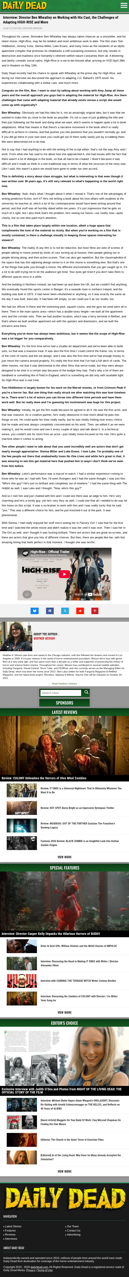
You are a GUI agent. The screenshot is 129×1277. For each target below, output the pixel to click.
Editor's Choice (64, 1023)
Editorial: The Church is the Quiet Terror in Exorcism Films (72, 1139)
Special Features (64, 868)
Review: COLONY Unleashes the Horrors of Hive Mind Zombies (44, 778)
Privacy (30, 1270)
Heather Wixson (32, 28)
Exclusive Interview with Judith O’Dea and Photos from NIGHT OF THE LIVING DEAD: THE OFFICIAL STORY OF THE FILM (62, 1090)
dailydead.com (39, 1267)
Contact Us (73, 1230)
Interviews (11, 1238)
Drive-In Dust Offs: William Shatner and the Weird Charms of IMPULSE (79, 946)
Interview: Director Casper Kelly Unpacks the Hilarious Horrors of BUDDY (51, 934)
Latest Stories (13, 1226)
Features (10, 1230)
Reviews (10, 1234)
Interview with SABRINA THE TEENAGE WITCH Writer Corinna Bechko (78, 980)
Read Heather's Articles (64, 683)
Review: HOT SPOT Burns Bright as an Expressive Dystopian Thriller (77, 808)
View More (65, 857)
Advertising (73, 1234)
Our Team (73, 1226)
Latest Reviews (64, 712)
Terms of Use (45, 1270)
